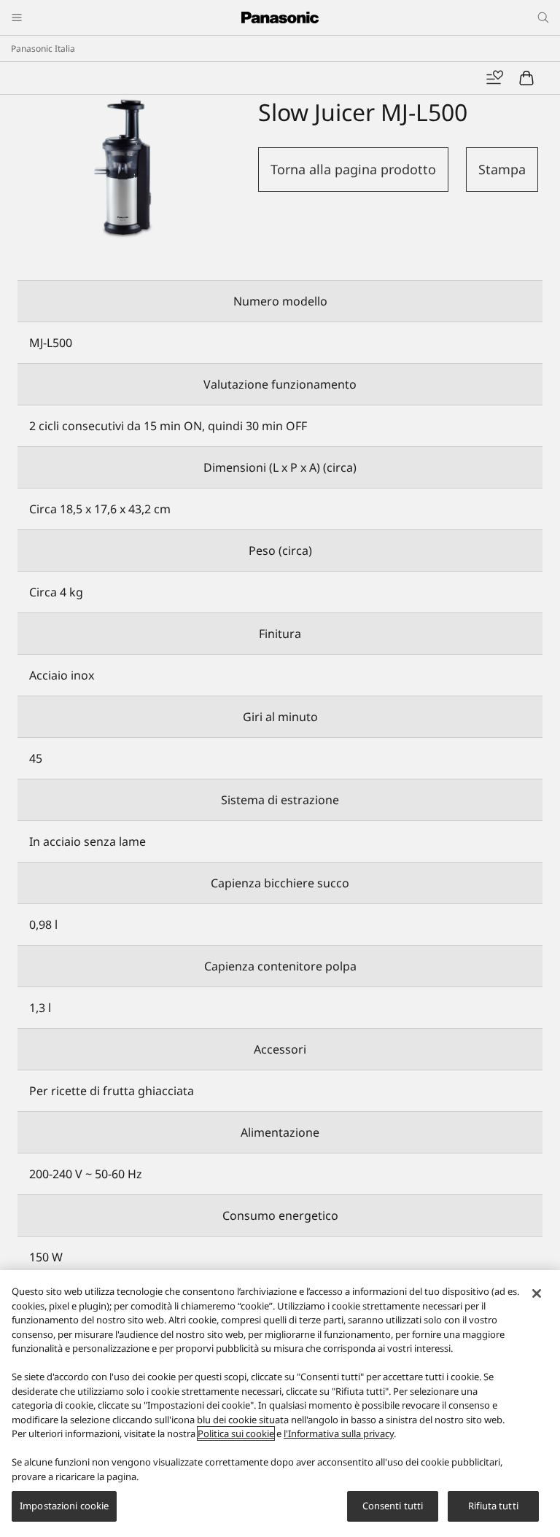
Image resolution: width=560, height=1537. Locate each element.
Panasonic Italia (43, 48)
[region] (280, 1403)
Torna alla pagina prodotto (353, 169)
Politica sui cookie (236, 1433)
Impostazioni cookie (64, 1505)
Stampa (502, 169)
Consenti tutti (393, 1505)
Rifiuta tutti (493, 1505)
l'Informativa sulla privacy (339, 1433)
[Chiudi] (537, 1293)
